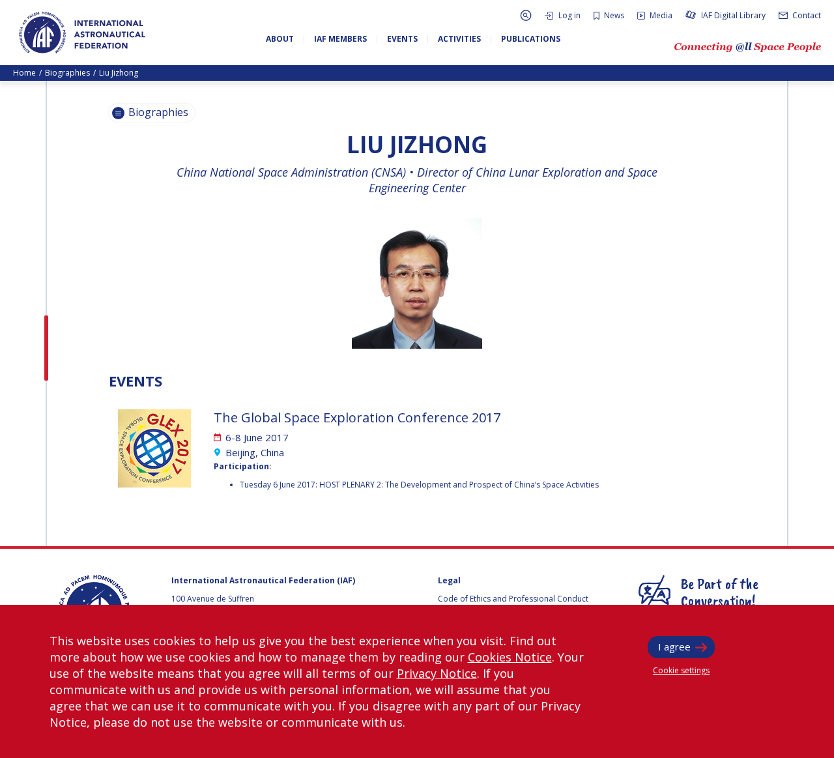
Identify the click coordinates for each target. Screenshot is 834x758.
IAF (82, 32)
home (24, 72)
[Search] (526, 15)
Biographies (67, 72)
